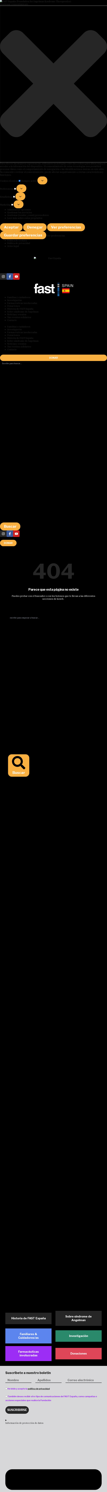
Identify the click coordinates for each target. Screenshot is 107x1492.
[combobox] (53, 617)
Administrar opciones (19, 209)
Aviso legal (13, 246)
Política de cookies (17, 240)
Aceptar (11, 227)
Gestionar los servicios (19, 212)
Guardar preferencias (23, 235)
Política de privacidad (18, 243)
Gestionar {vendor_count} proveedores (28, 215)
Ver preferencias (66, 227)
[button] (53, 84)
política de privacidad (39, 1389)
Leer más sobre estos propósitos (24, 218)
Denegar (35, 227)
